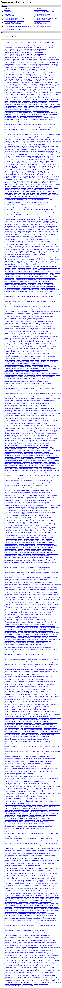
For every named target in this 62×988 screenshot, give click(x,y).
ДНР (46, 134)
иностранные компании (11, 467)
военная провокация (20, 350)
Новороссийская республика (42, 194)
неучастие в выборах (16, 612)
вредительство (57, 368)
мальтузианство (27, 554)
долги (55, 420)
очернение (49, 657)
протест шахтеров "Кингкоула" (13, 766)
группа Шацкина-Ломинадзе (12, 396)
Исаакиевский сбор (16, 159)
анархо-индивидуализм (42, 289)
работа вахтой (23, 781)
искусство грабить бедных (11, 473)
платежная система (33, 682)
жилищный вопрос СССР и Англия (14, 430)
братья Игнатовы (9, 321)
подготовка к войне (10, 689)
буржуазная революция (24, 329)
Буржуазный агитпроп (10, 106)
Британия (43, 102)
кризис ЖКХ (43, 534)
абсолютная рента (9, 279)
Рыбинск (22, 232)
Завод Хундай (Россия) (37, 149)
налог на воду (42, 590)
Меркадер (23, 188)
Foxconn (12, 86)
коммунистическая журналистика (28, 515)
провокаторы (47, 746)
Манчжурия (34, 184)
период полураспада (19, 677)
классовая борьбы (45, 502)
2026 (6, 35)
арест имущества (41, 301)
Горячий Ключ (33, 131)
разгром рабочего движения (49, 790)
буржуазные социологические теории (14, 338)
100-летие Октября (9, 81)
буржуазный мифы (26, 340)
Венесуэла (54, 112)
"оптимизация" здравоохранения (36, 69)
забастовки (35, 437)
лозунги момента (9, 552)
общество (20, 631)
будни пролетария (42, 321)
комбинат (7, 513)
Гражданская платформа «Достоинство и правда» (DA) (19, 134)
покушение (55, 694)
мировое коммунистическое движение (43, 575)
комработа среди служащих (12, 520)
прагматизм (52, 726)
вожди (45, 355)
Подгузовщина (8, 214)
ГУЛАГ (46, 126)
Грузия (41, 134)
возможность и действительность (32, 356)
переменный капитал (10, 674)
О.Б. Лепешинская (9, 202)
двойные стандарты (10, 400)
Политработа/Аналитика (40, 10)
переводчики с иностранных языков (41, 671)
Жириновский (54, 146)
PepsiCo (55, 86)
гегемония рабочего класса (29, 381)
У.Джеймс (44, 259)
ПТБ (30, 207)
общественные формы (10, 631)
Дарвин (16, 136)
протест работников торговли (51, 764)
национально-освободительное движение (15, 602)
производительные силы (11, 753)
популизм (18, 716)
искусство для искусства (26, 473)
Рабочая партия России (11, 226)
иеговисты (53, 458)
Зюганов (34, 154)
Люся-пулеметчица (32, 181)
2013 (6, 36)
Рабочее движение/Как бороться (42, 26)
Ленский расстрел (40, 179)
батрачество (52, 303)
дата (27, 398)
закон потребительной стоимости (13, 445)
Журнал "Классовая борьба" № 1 (13, 147)
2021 (28, 35)
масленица (44, 559)
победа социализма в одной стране (27, 684)
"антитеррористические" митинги (38, 60)
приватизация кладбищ (23, 738)
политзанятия (49, 696)
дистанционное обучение (11, 416)
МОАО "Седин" (53, 183)
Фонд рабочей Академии (32, 266)
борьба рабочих (9, 316)
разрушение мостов (22, 793)
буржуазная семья (36, 329)
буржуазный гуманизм (45, 338)
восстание (46, 365)
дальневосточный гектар (11, 398)
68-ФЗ (20, 84)
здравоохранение (9, 455)
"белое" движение (53, 60)
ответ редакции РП (54, 649)
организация (30, 642)
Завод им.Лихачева (49, 149)
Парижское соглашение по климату (45, 209)
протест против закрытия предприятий (15, 764)
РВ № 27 (38, 222)
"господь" (34, 62)
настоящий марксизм (22, 595)
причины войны (21, 743)
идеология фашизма (43, 458)
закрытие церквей (43, 447)
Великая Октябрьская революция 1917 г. (22, 109)
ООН (31, 202)
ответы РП (7, 651)
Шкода (31, 271)
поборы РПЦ (41, 684)
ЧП (59, 268)
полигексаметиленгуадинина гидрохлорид (16, 696)
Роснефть (57, 229)
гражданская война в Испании (12, 395)
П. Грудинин (8, 207)
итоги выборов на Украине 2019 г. (34, 482)
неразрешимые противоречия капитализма (24, 611)
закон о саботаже (28, 443)
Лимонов (12, 181)
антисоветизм (49, 296)
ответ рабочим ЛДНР (42, 649)
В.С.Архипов (39, 106)
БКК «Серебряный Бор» (40, 96)
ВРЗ (34, 107)
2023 (19, 35)
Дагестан (51, 134)
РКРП (56, 222)
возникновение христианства (41, 358)
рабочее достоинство (43, 783)
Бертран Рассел (26, 101)
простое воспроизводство (19, 761)
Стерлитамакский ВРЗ (17, 248)
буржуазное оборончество (44, 333)
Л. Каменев (56, 176)
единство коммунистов (52, 425)
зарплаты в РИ (38, 452)
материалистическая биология (12, 562)
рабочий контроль (9, 786)
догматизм (37, 416)
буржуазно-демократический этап (13, 333)
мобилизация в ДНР (45, 584)
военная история (9, 350)
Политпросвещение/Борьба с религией (14, 18)
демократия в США (34, 406)
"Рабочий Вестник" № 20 (25, 52)
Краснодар (17, 174)
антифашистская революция (32, 298)
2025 (11, 35)
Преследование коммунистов (21, 217)
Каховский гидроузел (53, 166)
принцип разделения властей (28, 739)
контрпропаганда (34, 522)
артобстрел (55, 301)
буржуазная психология (11, 329)
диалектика (39, 411)
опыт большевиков (9, 641)
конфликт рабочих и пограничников (14, 525)
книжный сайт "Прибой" (30, 508)
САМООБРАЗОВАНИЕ (11, 234)
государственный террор (51, 391)
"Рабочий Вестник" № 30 (11, 55)
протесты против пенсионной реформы (34, 771)
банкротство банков (35, 303)
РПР (28, 224)
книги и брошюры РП (17, 508)
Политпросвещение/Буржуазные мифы (14, 19)
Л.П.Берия (7, 178)
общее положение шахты (31, 626)
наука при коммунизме (10, 597)
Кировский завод (46, 168)
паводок (56, 657)
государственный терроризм (12, 393)
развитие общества (29, 788)
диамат (23, 413)
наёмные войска (18, 604)
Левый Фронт (8, 179)
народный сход (8, 594)
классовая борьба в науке (44, 500)
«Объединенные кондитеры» (24, 89)
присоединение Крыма (44, 739)
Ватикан (55, 107)
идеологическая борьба (11, 458)
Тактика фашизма (54, 251)
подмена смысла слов (34, 689)
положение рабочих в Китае (24, 709)
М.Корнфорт (17, 183)
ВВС (51, 106)
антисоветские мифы (10, 298)
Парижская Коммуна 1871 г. (27, 209)
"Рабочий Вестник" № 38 (11, 57)
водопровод (40, 348)
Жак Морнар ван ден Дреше (12, 146)
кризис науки (34, 537)
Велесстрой (8, 109)
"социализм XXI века (30, 74)
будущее (51, 321)
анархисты (31, 289)
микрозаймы (14, 574)
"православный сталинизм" (28, 72)
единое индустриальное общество (13, 425)
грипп (40, 395)
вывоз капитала (17, 378)
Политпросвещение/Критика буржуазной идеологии (17, 26)
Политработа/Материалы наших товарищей (45, 18)
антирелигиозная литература (27, 296)
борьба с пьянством (38, 318)
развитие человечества (10, 790)
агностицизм (21, 284)
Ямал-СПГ (42, 276)
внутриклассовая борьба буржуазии (26, 348)
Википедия (15, 116)
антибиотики (50, 291)
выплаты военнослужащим (36, 378)
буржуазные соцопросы (32, 338)
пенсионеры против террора (20, 666)
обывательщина (45, 634)
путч (45, 779)
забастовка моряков (10, 435)
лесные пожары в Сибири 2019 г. (45, 544)
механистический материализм (34, 572)
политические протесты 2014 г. (26, 701)
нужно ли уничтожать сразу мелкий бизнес (39, 619)
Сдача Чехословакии (37, 237)
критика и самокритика (11, 539)
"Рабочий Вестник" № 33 (40, 55)
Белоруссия (31, 99)
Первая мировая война (17, 211)
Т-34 (58, 249)
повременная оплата (43, 686)
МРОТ (6, 184)
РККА (51, 222)
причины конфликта (47, 744)
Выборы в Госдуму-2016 (39, 124)
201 (15, 36)
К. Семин (7, 162)
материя (57, 562)
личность (27, 549)
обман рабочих (29, 621)
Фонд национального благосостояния (14, 266)
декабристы (31, 403)
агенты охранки (32, 283)
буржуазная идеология (32, 324)
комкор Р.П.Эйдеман (23, 513)
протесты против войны (43, 769)
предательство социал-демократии (13, 731)
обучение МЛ (20, 626)
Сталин (51, 242)
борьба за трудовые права (11, 314)
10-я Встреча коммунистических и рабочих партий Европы (37, 79)
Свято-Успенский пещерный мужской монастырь (17, 237)
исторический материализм (41, 477)
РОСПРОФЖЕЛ (14, 224)
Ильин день (44, 157)
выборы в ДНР (35, 376)
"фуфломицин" (21, 75)
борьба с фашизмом (41, 319)
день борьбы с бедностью (32, 408)
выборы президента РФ (46, 376)
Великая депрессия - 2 (10, 112)
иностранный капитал (45, 467)
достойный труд (43, 421)
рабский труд (50, 786)
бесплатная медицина (29, 308)
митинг (18, 579)
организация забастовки (41, 642)
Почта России (39, 214)
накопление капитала (19, 590)
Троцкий (42, 254)
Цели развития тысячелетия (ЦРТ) (48, 268)
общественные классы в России (47, 629)
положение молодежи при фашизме (30, 708)
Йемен (28, 161)
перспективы (29, 677)
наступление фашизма (49, 595)
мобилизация (35, 584)
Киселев (54, 168)
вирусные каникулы (10, 348)
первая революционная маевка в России (15, 667)
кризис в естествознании (26, 535)
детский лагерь (44, 410)
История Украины (43, 159)
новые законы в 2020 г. (37, 614)
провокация (56, 746)
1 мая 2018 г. (52, 77)
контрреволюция (31, 524)
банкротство (25, 303)
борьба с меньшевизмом (11, 318)
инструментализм (9, 468)
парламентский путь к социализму (49, 659)
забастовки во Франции (46, 437)
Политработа (37, 8)
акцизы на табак (41, 286)
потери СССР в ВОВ (10, 721)
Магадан (16, 184)
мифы (50, 582)
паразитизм (35, 659)
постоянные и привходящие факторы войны (28, 719)
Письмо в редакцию (9, 15)
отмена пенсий (39, 652)
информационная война (17, 472)
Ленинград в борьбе (29, 179)
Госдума (40, 131)
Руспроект (7, 232)
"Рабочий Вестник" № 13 (40, 49)
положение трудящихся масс (46, 713)
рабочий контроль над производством (25, 786)
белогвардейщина (37, 306)
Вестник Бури (44, 114)
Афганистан (8, 96)
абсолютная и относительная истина (25, 278)
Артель (56, 94)
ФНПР (48, 261)
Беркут (6, 101)
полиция (30, 704)
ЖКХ (43, 144)
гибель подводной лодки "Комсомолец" (15, 385)
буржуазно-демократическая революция (15, 331)
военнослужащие (27, 351)
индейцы (7, 465)
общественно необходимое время (30, 627)
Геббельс (58, 126)
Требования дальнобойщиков (22, 254)
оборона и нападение (49, 621)
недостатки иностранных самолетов (23, 606)
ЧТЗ (9, 269)
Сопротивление (26, 242)
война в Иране (45, 360)
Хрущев (35, 268)
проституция (8, 761)
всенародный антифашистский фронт (19, 370)
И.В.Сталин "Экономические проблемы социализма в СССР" (30, 156)
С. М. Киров (45, 232)
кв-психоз (23, 495)
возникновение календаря (49, 356)
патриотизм (23, 664)
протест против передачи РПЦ (34, 764)
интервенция (8, 470)
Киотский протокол (35, 168)
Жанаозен (31, 146)
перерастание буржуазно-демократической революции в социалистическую (24, 676)
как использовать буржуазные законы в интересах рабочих (20, 488)
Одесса (18, 204)
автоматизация (47, 281)
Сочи (33, 242)
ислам (35, 473)
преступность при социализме (38, 734)
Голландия (21, 129)
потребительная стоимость (24, 721)
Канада (55, 164)
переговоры (55, 671)
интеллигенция (38, 468)
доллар (6, 421)
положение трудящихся (49, 711)
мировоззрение (8, 577)
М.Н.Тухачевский (38, 183)
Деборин (37, 136)
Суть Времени (51, 249)
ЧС (5, 269)
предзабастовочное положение (12, 733)
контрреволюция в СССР (44, 524)
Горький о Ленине (9, 131)
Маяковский (26, 186)
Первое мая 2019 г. (37, 211)
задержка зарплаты (20, 442)
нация (54, 602)
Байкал (25, 97)
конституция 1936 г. (10, 522)
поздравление (41, 692)
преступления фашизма (22, 734)
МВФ (45, 183)
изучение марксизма (36, 462)
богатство (33, 311)
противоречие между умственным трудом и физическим (19, 773)
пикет (6, 679)
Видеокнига (8, 116)
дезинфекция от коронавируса (38, 401)
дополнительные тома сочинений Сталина (21, 421)
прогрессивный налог (30, 748)
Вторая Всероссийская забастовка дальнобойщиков (18, 124)
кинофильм (21, 497)
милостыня (32, 574)
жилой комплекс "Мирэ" (31, 430)
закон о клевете (18, 443)
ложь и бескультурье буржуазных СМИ (15, 550)
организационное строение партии (25, 641)
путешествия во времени (36, 779)
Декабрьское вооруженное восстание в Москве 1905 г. (19, 137)
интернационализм (28, 470)
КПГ (42, 162)
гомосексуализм (50, 388)
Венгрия (47, 112)
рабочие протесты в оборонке (26, 785)
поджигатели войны (21, 689)
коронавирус (15, 529)
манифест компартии (52, 554)
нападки (50, 590)
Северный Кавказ (48, 237)
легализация (50, 542)
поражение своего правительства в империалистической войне (21, 718)
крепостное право (9, 534)
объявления (29, 634)
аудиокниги (13, 303)
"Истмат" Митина (36, 42)
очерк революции (40, 657)
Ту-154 (57, 258)
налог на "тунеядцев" (31, 590)
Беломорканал (23, 99)
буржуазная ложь (46, 326)
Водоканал (23, 116)
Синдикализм (50, 239)
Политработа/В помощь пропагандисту (44, 12)
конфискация (55, 524)
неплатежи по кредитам (49, 609)
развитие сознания (48, 788)
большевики (28, 313)
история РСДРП (18, 478)
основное (57, 646)
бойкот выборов (41, 311)
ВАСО (46, 106)
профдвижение (53, 774)
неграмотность (8, 606)
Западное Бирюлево (21, 152)
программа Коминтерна (16, 748)
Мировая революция (40, 188)
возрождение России (10, 360)
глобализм (22, 386)
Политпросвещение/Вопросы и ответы (14, 21)
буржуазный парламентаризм (12, 341)
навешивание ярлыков (33, 589)
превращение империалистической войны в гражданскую (46, 729)
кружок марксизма (29, 539)
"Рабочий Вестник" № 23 (11, 54)
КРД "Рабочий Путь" (10, 164)
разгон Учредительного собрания (32, 790)
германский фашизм (35, 383)
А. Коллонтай (51, 89)
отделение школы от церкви (19, 651)
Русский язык (15, 232)
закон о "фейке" (9, 443)
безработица (28, 306)
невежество (27, 604)
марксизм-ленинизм (30, 555)
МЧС (11, 184)
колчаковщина (51, 512)
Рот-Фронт (55, 231)
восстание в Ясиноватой (11, 366)
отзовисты (37, 651)
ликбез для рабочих (26, 547)
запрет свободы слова (10, 450)
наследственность (53, 594)
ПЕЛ (22, 207)
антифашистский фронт (48, 298)
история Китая (8, 478)
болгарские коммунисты (53, 311)
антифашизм (20, 298)
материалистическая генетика (29, 562)
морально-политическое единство (18, 587)
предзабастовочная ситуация (50, 731)
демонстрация (44, 406)
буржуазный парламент (53, 340)
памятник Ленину (26, 659)
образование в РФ (17, 624)
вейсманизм (39, 345)
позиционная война (10, 694)
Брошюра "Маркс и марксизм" (12, 104)
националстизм (54, 600)
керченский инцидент (44, 495)
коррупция (32, 530)
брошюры (28, 321)
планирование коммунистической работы (46, 681)
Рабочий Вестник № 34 (24, 226)
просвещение (42, 759)
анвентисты (33, 291)
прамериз (26, 729)
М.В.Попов (53, 181)
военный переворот (30, 355)
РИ (47, 222)
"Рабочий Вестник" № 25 (25, 54)
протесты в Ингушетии (11, 768)
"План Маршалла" (9, 47)
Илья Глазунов (52, 157)
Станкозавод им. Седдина (52, 246)
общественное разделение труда (29, 629)
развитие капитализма (16, 788)
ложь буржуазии (47, 549)
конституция (51, 520)
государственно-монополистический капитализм (45, 390)
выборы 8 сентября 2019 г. (11, 376)
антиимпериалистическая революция (42, 293)
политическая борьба (37, 698)
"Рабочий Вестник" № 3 (40, 54)
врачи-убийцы (34, 368)
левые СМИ (18, 542)
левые (11, 542)
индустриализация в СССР (32, 465)
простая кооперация (52, 759)
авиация (21, 281)
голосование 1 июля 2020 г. (37, 388)
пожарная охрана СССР (23, 692)
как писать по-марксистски (44, 488)
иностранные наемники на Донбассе (28, 467)
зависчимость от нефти (11, 440)
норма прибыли (9, 617)
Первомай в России (56, 211)
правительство (37, 723)
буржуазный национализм (39, 340)
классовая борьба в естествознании (41, 498)
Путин (21, 222)
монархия (48, 585)
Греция (36, 134)
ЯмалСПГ (49, 276)
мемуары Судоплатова (31, 567)
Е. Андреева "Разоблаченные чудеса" (42, 142)
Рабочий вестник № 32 (10, 227)
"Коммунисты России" (49, 42)
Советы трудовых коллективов (13, 242)
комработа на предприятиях (49, 519)
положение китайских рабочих (43, 706)
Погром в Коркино (46, 212)
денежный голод (9, 408)
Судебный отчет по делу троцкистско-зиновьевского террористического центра (25, 249)
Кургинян (48, 176)
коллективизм (8, 512)
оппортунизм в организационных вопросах (16, 639)
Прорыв (53, 221)
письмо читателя (41, 679)
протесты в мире (35, 768)
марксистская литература (43, 555)
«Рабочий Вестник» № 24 (39, 89)
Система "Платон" (9, 241)
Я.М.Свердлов (29, 276)
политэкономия (22, 703)
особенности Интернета (11, 649)
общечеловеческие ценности (45, 631)
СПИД (25, 234)
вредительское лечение (46, 368)
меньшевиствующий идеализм (40, 569)
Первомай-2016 (9, 212)
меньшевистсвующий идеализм (13, 570)
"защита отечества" (22, 64)
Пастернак (7, 211)
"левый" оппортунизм (10, 65)
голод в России (44, 386)
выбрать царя (8, 378)
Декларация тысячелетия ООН (42, 137)
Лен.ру (15, 179)
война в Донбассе (34, 360)
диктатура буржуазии (54, 413)
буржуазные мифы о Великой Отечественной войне (18, 336)
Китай (6, 169)
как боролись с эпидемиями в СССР (37, 485)
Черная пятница (26, 269)
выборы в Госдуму (24, 376)
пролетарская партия (18, 756)
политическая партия (50, 698)
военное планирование (45, 350)
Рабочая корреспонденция (40, 23)
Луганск (23, 181)
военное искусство (32, 350)
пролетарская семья (45, 756)
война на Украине (30, 361)
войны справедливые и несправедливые (46, 361)
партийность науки (10, 662)
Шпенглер (37, 271)
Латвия (51, 178)
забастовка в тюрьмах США (49, 432)
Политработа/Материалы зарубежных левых (45, 16)
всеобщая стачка (36, 371)
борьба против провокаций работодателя (42, 314)
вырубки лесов (8, 380)
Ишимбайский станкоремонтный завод (15, 161)
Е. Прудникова (8, 144)
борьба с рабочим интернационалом (14, 319)
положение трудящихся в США (29, 713)
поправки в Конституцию (53, 714)
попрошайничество (10, 716)
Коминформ (46, 169)
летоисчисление (24, 545)
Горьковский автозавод (22, 131)
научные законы (21, 599)
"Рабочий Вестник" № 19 (11, 52)
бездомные (31, 304)
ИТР (13, 157)
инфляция (7, 472)
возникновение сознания (25, 358)
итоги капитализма (10, 483)
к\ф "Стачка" (34, 483)
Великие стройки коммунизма (25, 112)
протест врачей (37, 763)
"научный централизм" (51, 65)
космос (39, 530)
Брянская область (49, 104)
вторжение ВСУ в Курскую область (14, 375)
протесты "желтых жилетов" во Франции (39, 766)
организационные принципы (43, 641)
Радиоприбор (42, 227)
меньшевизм (19, 569)
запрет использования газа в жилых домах (38, 448)
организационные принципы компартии (15, 642)
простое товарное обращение (35, 761)
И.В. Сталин (50, 154)
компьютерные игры (10, 519)
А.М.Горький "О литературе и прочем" (41, 91)
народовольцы (27, 594)
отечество (30, 651)
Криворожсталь (49, 174)
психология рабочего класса (12, 779)
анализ (43, 288)
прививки (33, 738)
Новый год (20, 196)
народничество (53, 592)
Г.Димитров (27, 126)
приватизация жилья (10, 738)
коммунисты (23, 517)
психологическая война (35, 778)
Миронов (49, 188)
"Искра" (28, 42)
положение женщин (28, 706)
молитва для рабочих (32, 585)
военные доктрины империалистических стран (17, 353)
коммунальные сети (52, 513)
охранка (25, 657)
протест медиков (46, 763)
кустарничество (41, 540)
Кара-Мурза (18, 166)
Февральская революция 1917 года (14, 263)
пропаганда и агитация (49, 758)
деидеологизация (51, 401)
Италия (52, 159)
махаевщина (16, 564)
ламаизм (48, 540)
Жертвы (37, 146)
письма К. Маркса (20, 679)
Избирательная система (22, 157)
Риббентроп (32, 229)
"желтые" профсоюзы (52, 62)
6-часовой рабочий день (11, 84)
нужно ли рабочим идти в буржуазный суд (16, 619)
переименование (27, 672)
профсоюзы (27, 776)
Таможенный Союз (10, 253)
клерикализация (54, 507)
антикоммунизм (26, 294)
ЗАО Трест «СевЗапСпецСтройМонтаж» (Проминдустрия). (38, 147)
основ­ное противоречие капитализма (43, 646)
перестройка (49, 676)
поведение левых (50, 684)
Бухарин (20, 106)
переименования (50, 672)
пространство (48, 761)
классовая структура (10, 503)
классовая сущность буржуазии (25, 503)
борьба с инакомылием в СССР (36, 316)
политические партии (10, 701)
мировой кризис (18, 577)
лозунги (44, 550)
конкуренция (34, 520)
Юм (23, 276)
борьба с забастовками (20, 316)
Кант (6, 166)
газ (33, 380)
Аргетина (38, 94)
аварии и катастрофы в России (34, 279)
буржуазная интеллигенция (46, 324)
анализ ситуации (9, 289)
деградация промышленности (12, 401)
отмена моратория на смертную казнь (24, 652)
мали (19, 554)
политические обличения (48, 699)
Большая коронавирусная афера (19, 102)
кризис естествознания (10, 537)
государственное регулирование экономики (16, 391)
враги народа (21, 368)
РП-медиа (23, 224)
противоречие (49, 771)
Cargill (6, 86)
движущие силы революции (44, 398)
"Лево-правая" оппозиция (30, 44)
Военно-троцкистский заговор (35, 116)
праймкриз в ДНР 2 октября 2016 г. (14, 729)
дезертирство (25, 401)
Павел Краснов (37, 207)
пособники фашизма (55, 718)
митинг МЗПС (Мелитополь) (28, 579)
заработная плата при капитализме (51, 450)
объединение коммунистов (27, 632)
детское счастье (19, 411)
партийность (52, 661)
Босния (31, 102)
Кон (45, 171)
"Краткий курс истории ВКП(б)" (13, 44)
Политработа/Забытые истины (42, 15)
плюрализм (13, 684)
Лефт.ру (58, 179)
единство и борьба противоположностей (34, 425)
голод (37, 386)
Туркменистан (8, 259)
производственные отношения (12, 754)
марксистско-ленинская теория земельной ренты (43, 557)
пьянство (55, 779)
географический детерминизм (12, 383)
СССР (29, 234)
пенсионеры (8, 666)
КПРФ (46, 162)
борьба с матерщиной (50, 316)
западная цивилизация (10, 448)
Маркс (47, 184)
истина (6, 477)
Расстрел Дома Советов (11, 229)
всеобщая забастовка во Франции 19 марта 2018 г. (17, 371)
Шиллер (25, 271)
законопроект (47, 445)
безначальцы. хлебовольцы (52, 304)
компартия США (32, 517)
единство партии (9, 427)
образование (8, 624)
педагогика (37, 664)
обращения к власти (10, 626)
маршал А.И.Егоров (30, 559)
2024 (15, 35)
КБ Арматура (20, 162)
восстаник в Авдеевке (10, 368)
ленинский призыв (30, 544)
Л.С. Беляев (15, 178)
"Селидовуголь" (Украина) (18, 59)
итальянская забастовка (46, 480)
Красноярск (32, 174)
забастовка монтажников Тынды (47, 433)
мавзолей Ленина (24, 552)
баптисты (44, 303)
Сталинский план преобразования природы (16, 246)
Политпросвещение (9, 16)
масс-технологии (9, 560)
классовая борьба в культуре (12, 500)
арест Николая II (31, 301)
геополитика (25, 383)
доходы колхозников (54, 421)
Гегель (6, 127)
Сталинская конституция (49, 244)
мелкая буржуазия (27, 565)
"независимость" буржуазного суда (40, 67)
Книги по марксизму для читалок (18, 169)
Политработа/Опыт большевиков (42, 19)
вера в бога (47, 345)
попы (24, 716)
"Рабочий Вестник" (48, 47)
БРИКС (50, 96)
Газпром (52, 126)
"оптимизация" (23, 69)
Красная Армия (9, 174)
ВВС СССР (57, 106)
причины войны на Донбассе (34, 743)
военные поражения (46, 353)
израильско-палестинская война (13, 462)
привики (39, 738)
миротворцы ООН (9, 579)
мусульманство (13, 589)
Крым (33, 176)
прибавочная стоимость (11, 736)
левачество (55, 540)
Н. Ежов (45, 189)
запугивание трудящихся (23, 450)
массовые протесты (38, 560)
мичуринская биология (11, 584)
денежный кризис (19, 408)
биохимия (28, 309)
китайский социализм (44, 497)
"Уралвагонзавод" (9, 60)
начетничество (8, 604)
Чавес (13, 269)
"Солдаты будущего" (32, 59)
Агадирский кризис (10, 92)
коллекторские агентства (19, 512)
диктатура (44, 413)
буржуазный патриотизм (27, 341)
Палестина (56, 207)
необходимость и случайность (32, 607)
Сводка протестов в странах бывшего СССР (34, 236)
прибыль (21, 736)
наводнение (44, 589)
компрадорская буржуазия (45, 517)
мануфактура (8, 555)
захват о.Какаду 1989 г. (10, 453)
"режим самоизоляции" (11, 74)
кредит (36, 532)
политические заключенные (33, 699)
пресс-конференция (10, 734)
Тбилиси (35, 253)
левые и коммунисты (28, 542)
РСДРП (41, 224)
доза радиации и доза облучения (13, 420)
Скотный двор (19, 241)
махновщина (24, 564)
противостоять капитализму (40, 774)
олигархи (7, 637)
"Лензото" (41, 44)
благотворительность (10, 311)
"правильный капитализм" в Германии (49, 70)
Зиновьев (7, 154)
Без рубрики (7, 10)
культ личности (9, 540)
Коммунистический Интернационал (32, 171)
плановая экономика (10, 682)
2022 (24, 35)
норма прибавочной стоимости (46, 616)
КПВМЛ (37, 162)
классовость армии (9, 507)
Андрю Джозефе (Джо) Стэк (17, 94)
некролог (36, 606)
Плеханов (31, 212)
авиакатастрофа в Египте (50, 279)
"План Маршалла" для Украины (24, 47)
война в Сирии (8, 361)
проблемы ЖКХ (21, 746)
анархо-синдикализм (10, 291)
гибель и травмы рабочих (48, 383)
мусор (6, 589)
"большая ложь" (13, 62)
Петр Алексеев (18, 212)
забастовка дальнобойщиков (30, 433)
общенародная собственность (47, 626)
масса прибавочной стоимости (23, 560)
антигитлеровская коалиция (24, 293)
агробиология (50, 284)
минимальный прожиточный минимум (47, 574)
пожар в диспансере (10, 692)
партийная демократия (18, 661)
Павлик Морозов (47, 207)
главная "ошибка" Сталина (12, 386)
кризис (37, 534)
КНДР (27, 162)
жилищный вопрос (55, 428)
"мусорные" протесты (23, 65)
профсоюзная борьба (16, 776)
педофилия (52, 664)
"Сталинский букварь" (53, 59)
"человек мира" (37, 75)
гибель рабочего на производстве (35, 385)
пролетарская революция (31, 756)
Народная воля (52, 193)
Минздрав (30, 188)
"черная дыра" (46, 75)
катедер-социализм (42, 493)
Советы (48, 241)
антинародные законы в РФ (53, 294)
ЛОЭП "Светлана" (38, 178)
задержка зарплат (9, 442)
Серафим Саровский (29, 239)
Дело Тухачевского (9, 139)
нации (58, 599)
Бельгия (53, 99)
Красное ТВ (24, 174)
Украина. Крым (15, 261)
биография (39, 308)
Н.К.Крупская (8, 193)
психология (45, 778)
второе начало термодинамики (33, 375)
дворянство (19, 400)
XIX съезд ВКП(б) (9, 87)
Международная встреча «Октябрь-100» (41, 186)
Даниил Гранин (9, 136)
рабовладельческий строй (11, 781)
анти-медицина (42, 291)
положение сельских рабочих (34, 711)
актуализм (32, 286)
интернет (36, 470)
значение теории (9, 457)
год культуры (30, 386)
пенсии (58, 664)
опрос (58, 639)
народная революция (34, 592)
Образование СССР (10, 204)
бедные (25, 304)
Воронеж (13, 119)
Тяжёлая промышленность (33, 259)
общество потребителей (30, 631)
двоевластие (56, 398)
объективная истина (10, 634)
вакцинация (16, 343)
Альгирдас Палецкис (55, 92)
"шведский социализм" (11, 77)
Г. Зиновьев (19, 126)
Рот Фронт (48, 231)
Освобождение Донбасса (11, 206)
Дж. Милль (32, 141)
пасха (16, 664)
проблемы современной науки (34, 746)
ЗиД (50, 152)
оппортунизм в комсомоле (41, 637)
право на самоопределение (50, 723)
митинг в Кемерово (43, 579)
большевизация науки (10, 313)
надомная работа (53, 589)
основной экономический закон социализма (41, 647)
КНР (32, 162)
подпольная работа (46, 689)
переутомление (8, 677)
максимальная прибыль (11, 554)
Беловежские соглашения (11, 99)
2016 (50, 35)
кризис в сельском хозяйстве (41, 535)
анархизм (24, 289)
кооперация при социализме (28, 527)
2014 (59, 35)
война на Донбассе (19, 361)
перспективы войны (52, 677)
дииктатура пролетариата (33, 413)
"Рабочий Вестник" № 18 (40, 50)
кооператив (45, 525)
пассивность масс (9, 664)
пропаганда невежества (11, 759)
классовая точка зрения (11, 505)
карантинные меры (10, 493)
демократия (25, 406)
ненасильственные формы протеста (14, 607)
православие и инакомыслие (12, 726)
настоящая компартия (10, 595)
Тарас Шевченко (20, 253)
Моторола (26, 189)
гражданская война (56, 393)
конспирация (42, 520)
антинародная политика (38, 294)
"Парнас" (54, 45)
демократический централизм (12, 406)
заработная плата (36, 450)
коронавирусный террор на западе (51, 529)
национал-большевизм (10, 600)
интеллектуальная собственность (24, 468)
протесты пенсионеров (29, 769)
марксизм (20, 555)
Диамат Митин (51, 141)
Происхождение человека (34, 221)
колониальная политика (34, 512)
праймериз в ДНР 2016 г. (50, 728)
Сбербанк (18, 236)
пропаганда (27, 758)
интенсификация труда (50, 468)
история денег (27, 478)
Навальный (44, 193)
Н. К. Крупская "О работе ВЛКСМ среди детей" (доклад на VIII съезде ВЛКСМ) (25, 191)
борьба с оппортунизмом (25, 318)
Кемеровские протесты (22, 168)
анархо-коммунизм (54, 289)
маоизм (15, 555)
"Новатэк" (7, 45)
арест (24, 301)
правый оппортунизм (41, 726)
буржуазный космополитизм (12, 340)
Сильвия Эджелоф (41, 239)
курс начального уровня (29, 540)
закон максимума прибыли (47, 442)
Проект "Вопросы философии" (53, 219)
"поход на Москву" (32, 70)
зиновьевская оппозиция (51, 455)
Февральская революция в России (33, 263)
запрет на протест (55, 448)
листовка (44, 547)
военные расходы (9, 355)
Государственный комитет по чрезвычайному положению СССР (21, 132)
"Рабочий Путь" (37, 57)
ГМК (37, 126)
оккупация (45, 636)
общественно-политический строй (50, 627)
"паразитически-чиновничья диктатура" (15, 70)
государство (24, 393)
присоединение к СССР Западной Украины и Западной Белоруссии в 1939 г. (24, 741)
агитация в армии (48, 283)
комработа (19, 519)
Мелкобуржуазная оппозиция (12, 188)
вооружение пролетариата (22, 363)
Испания (25, 159)
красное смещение (47, 530)
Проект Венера (8, 221)
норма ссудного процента (21, 617)
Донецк (16, 142)
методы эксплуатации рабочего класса (14, 572)
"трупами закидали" (10, 75)
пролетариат (8, 756)
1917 (26, 81)
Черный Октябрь (35, 269)
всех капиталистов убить (38, 373)
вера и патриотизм (9, 346)
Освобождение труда (24, 206)
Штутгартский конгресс (54, 271)
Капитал (11, 166)
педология (44, 664)
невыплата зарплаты (53, 604)
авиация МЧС (28, 281)
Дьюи (30, 142)
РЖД (43, 222)
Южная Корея (50, 274)
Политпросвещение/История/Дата (12, 23)
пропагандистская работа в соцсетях (27, 759)
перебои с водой (26, 671)
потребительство (37, 721)
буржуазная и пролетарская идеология (14, 324)
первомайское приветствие (28, 669)
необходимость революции (49, 607)
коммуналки (42, 513)
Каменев (42, 164)
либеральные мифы (10, 547)
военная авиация (49, 348)
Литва (18, 181)
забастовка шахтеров (25, 437)
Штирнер (43, 271)
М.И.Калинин (8, 183)
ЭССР (51, 273)
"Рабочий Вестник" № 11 (11, 49)
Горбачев (35, 129)
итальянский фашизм (10, 482)
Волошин (53, 117)
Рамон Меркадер (52, 227)
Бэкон (25, 106)
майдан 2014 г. (50, 552)
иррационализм (38, 472)
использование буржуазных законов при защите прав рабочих (21, 475)
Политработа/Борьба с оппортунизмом (44, 11)
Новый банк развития (10, 196)
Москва (20, 189)
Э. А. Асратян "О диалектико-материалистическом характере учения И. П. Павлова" (26, 273)
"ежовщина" (41, 62)
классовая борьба (26, 498)
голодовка (52, 386)
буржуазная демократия (46, 323)
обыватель (36, 634)
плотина (7, 684)
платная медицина (45, 682)
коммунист (15, 515)
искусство (46, 472)
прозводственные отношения (52, 751)
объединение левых (41, 632)
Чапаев (18, 269)
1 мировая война (9, 79)
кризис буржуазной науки (11, 535)
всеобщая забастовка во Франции (39, 370)
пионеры (11, 679)
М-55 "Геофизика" (43, 181)
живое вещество (38, 428)
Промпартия (46, 221)
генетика (39, 381)
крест (17, 534)
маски (38, 559)
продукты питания (19, 751)
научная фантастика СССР (36, 597)
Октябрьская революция (28, 204)
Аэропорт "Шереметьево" (25, 96)
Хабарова (14, 268)
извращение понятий (30, 460)
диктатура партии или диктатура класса (15, 415)
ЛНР (30, 178)
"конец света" (54, 64)
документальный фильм (46, 420)
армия (49, 301)
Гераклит (23, 127)
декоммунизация (40, 403)
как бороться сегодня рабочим (28, 487)
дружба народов (9, 423)
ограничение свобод (10, 636)
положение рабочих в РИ (39, 709)
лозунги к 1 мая (52, 550)
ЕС (15, 144)
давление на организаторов (47, 396)
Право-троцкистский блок (33, 216)
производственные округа (40, 753)
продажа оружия (41, 748)
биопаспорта (20, 309)
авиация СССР (38, 281)
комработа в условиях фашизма (32, 519)
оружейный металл (27, 646)
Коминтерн (38, 169)
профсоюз (7, 776)
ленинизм (21, 544)
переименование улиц (38, 672)
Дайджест (58, 134)
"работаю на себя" (41, 72)
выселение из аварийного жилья (22, 380)
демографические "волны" (11, 405)
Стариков (7, 248)
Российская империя (10, 231)
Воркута (7, 119)
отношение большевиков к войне (35, 654)
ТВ (5, 251)
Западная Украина (9, 152)
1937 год (31, 81)
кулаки (42, 539)
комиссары (14, 513)
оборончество (8, 622)
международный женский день (13, 565)
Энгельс (13, 274)
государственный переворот (36, 391)
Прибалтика (34, 217)
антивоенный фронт (10, 293)
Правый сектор (8, 217)
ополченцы (14, 637)
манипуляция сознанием (38, 554)
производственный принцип (29, 754)
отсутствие (58, 656)
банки (19, 303)
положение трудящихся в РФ (12, 713)
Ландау (46, 178)
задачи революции (53, 440)
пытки (50, 779)
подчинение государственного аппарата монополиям (18, 691)
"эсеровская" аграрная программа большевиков (30, 77)
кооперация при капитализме (12, 527)
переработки (35, 674)
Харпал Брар (21, 268)
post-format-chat (20, 87)
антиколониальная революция (12, 294)
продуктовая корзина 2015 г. (46, 749)
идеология (21, 458)
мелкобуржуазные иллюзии (40, 565)
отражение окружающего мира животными (35, 656)
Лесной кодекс (50, 179)
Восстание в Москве (22, 119)
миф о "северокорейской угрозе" (38, 582)
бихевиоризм (35, 309)
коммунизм (7, 515)
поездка (36, 691)
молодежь (41, 585)
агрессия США (42, 284)
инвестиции (55, 463)
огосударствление (55, 634)
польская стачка (23, 714)
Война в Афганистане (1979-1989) (13, 117)
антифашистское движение (37, 299)
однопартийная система (34, 636)
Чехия (43, 269)
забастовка (23, 432)
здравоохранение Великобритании (24, 455)
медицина (51, 564)
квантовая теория (32, 495)
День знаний (8, 141)
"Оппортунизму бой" (45, 45)
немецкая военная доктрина (48, 606)
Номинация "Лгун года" (31, 196)
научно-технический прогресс (52, 597)
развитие (7, 788)
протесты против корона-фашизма (13, 771)
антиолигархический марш (12, 296)
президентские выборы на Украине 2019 (50, 733)
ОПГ (35, 202)
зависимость (54, 438)
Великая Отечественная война (41, 111)
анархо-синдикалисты (22, 291)
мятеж (24, 589)
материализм (47, 560)
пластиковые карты (22, 682)
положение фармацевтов (11, 714)
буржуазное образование (11, 334)
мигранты (7, 574)
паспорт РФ (50, 662)
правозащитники (41, 724)
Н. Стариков (51, 191)
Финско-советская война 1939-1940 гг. (14, 264)
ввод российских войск (29, 345)
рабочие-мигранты (40, 785)
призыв (45, 738)
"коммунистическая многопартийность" (39, 64)
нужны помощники (10, 621)
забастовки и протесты (10, 438)
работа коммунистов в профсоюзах (37, 781)
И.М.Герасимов (51, 156)
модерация (7, 585)
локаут (17, 552)
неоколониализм (37, 609)
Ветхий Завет (53, 114)
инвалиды (48, 463)
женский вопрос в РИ (10, 428)
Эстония (19, 274)
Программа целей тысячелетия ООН (33, 219)
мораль (6, 587)
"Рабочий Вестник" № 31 (25, 55)
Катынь (44, 166)
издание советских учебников (45, 460)
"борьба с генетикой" (24, 62)
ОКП (22, 202)
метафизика (26, 570)
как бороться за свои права (11, 487)
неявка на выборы (33, 612)
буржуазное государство (30, 333)
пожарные (33, 692)
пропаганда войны (36, 758)
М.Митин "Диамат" (27, 183)
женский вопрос (54, 427)
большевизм (21, 313)
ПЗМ (26, 207)
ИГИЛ (58, 156)
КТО (22, 164)
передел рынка (17, 672)
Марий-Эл (41, 184)
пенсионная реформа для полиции (50, 666)
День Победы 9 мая (49, 139)
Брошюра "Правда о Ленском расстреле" (32, 104)
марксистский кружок (23, 557)
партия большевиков (26, 662)
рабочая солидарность (10, 783)
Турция (23, 259)
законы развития (32, 447)
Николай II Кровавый (27, 194)
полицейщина (22, 704)
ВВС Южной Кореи (10, 107)
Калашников (35, 164)
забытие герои (36, 438)
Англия (6, 94)
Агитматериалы (8, 8)
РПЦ (32, 224)
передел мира (8, 672)
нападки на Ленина (10, 592)
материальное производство (46, 562)
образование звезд (28, 624)
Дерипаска (25, 141)
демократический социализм (41, 405)
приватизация (46, 736)
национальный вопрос (33, 602)
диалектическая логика (49, 411)
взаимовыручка (20, 346)
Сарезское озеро (53, 234)
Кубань (42, 176)
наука (58, 595)
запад (51, 447)
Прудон (16, 222)
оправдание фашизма (34, 639)
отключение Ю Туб (47, 651)
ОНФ (27, 202)
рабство (58, 786)
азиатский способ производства (13, 286)
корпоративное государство (21, 530)
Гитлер (58, 127)
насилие (45, 594)
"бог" (6, 62)
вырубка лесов (48, 378)
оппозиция (21, 637)
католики (50, 493)
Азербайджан (19, 92)
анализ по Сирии (50, 288)
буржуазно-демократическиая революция (37, 331)
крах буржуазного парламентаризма (24, 532)
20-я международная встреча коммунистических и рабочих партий (22, 82)
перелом (58, 672)
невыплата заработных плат (39, 604)
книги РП (7, 508)
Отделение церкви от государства (49, 206)
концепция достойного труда (32, 525)
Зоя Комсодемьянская (24, 154)
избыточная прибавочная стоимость (14, 460)
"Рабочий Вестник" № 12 (25, 49)
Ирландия (7, 159)
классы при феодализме (42, 507)
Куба (38, 176)
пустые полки (24, 779)
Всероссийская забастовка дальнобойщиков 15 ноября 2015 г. (20, 122)
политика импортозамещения (23, 698)
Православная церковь (47, 216)
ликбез (18, 547)
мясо (20, 589)
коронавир (7, 529)
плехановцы (54, 682)
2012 (11, 36)
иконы (45, 462)
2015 (55, 35)
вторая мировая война (52, 373)
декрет (47, 403)
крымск (37, 539)
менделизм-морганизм (44, 567)
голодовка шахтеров (10, 388)
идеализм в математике (27, 457)
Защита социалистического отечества (37, 152)
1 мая (45, 77)
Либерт (6, 181)
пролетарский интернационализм (13, 758)
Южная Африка (41, 274)
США (34, 234)
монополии (56, 585)
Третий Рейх (35, 254)
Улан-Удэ (22, 261)
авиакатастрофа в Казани (11, 281)
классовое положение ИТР (37, 505)
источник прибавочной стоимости (30, 480)
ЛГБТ (20, 178)
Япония (56, 276)
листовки (50, 547)
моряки (31, 587)
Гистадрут (52, 127)
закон (36, 442)
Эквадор (7, 274)
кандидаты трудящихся (38, 490)
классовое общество (23, 505)
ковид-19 (24, 510)
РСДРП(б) (47, 224)
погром (57, 687)
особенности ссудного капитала (27, 649)
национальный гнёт (46, 602)
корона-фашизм (52, 527)
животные (46, 428)
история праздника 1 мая (39, 478)
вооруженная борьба (36, 363)
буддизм (34, 321)
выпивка (25, 378)
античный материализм (51, 299)
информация (28, 472)
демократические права (26, 405)
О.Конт (18, 202)
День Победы (39, 139)
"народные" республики (37, 65)
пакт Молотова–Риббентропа (12, 659)
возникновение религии (11, 358)
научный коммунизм (44, 599)
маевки (37, 552)
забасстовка (16, 432)
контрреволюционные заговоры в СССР (15, 524)
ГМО (41, 126)
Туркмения (16, 259)
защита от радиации (47, 453)
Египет (26, 144)
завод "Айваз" (22, 440)
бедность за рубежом (16, 304)
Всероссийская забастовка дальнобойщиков (40, 119)
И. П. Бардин (41, 154)
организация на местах (10, 644)
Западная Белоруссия (51, 151)
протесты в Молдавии (24, 768)
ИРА (9, 157)
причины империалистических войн (30, 744)
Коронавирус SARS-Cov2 (40, 173)
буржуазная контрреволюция (12, 326)
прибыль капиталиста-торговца (33, 736)
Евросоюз (19, 144)
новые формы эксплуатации (20, 616)
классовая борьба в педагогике (12, 502)
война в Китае (54, 360)
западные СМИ (22, 448)
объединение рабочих (53, 632)
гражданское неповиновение (29, 395)
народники (44, 592)
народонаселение (37, 594)
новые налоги (8, 616)
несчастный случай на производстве (45, 611)
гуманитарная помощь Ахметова (29, 396)
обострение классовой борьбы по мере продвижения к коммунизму (38, 622)
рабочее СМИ (21, 783)
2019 (37, 35)
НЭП (38, 193)
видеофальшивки (42, 346)
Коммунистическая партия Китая (13, 171)
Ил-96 (37, 157)
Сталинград (38, 244)
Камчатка (49, 164)
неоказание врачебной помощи (23, 609)
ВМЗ (18, 107)
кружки (20, 539)
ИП (5, 157)
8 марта (41, 84)
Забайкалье (7, 149)
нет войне (7, 612)
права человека (28, 723)
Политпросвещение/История (11, 22)
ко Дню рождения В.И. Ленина (13, 510)
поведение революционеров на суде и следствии (17, 686)
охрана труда (18, 657)
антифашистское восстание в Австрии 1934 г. (16, 299)
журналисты (8, 432)
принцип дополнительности (12, 739)
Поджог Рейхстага (19, 214)
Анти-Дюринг (30, 94)
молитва (23, 585)
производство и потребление (46, 754)
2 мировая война (43, 81)
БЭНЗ (55, 96)
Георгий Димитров (14, 127)
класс (53, 497)
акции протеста (51, 286)
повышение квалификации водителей (14, 687)
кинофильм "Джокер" (31, 497)
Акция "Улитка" (29, 92)
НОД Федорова (31, 193)
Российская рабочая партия (24, 231)
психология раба (54, 778)
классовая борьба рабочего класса (31, 502)
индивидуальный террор (17, 465)
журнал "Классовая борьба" (51, 430)
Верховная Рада (21, 114)
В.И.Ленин (31, 106)
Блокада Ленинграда (54, 101)
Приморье (41, 217)
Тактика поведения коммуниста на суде (26, 251)
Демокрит (18, 139)
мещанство (55, 572)
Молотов (7, 189)
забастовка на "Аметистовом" (24, 435)
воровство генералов (37, 365)
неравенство (8, 611)
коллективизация (49, 510)
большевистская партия (39, 313)
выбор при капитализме (48, 375)
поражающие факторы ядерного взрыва (37, 716)
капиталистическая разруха (12, 492)
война (18, 360)
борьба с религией (29, 319)
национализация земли (34, 600)
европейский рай (42, 423)
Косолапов (51, 173)
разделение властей (22, 791)
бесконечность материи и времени (13, 308)
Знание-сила (14, 154)
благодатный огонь (46, 309)
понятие (43, 714)
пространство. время (10, 763)
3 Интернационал (52, 82)
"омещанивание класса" (11, 69)
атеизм (6, 303)
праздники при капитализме (12, 728)
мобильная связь (56, 584)
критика (51, 537)
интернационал (17, 470)
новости (27, 614)
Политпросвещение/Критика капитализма (14, 27)
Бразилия (36, 102)
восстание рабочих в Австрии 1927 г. (47, 366)
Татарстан (29, 253)
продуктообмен (9, 751)
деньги (28, 410)
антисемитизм (40, 296)
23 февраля (43, 82)
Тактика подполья (43, 251)
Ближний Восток (42, 101)
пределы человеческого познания (32, 731)
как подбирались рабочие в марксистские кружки (17, 490)
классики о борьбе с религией (12, 498)
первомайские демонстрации (12, 669)
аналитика (17, 289)
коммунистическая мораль (45, 515)
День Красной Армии (28, 139)
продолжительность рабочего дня (28, 749)
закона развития (38, 445)
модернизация (15, 585)
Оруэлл (45, 204)
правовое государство (29, 724)
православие (50, 724)
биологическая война (10, 309)
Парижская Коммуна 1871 (11, 209)
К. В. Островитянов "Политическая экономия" (44, 161)
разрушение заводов (10, 793)
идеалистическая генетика (52, 457)
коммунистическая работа (11, 517)
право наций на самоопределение (13, 724)
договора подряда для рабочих (39, 418)
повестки (33, 686)
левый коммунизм (40, 542)
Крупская (27, 176)
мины (6, 575)
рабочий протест (41, 786)
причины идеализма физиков (12, 744)
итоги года (48, 482)
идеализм (17, 457)
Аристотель (45, 94)
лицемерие (20, 549)
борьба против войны (25, 314)
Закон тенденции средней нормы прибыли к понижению (30, 151)
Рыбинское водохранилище (34, 232)
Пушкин (32, 222)
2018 (41, 35)
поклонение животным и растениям (41, 694)
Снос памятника (29, 241)
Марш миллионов (55, 184)
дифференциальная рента (25, 416)
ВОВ (22, 107)
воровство (27, 365)
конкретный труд (24, 520)
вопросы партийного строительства (14, 365)
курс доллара (17, 540)
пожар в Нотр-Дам (44, 691)
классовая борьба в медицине (28, 500)
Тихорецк (46, 253)
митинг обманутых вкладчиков (13, 580)
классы (18, 507)
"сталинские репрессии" (44, 74)
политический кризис (10, 703)
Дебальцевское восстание (26, 136)
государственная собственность (23, 390)
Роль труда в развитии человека (45, 229)
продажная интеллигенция (11, 749)
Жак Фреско (24, 146)
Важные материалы (46, 107)
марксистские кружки (10, 557)
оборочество (16, 622)
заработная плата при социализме (13, 452)
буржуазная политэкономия (34, 328)
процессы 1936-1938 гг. (37, 776)
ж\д (31, 427)
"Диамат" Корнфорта (19, 42)
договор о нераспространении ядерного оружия (17, 418)
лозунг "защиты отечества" (33, 550)
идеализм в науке (39, 457)
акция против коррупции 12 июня (30, 288)
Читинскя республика (10, 271)
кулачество (49, 539)
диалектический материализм (12, 413)
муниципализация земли (50, 587)
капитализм (49, 490)
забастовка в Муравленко (34, 432)
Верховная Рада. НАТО (33, 114)
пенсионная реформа (34, 666)
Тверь (40, 253)
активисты (25, 286)
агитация (40, 283)
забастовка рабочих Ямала (11, 437)
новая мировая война (10, 614)
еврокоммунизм (19, 423)
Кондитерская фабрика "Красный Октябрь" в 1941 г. (18, 173)
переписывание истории (23, 674)
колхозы (44, 512)
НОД (24, 193)
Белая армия (45, 97)
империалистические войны (36, 463)
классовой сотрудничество (53, 505)
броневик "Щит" (19, 321)
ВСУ (38, 107)
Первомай (46, 211)
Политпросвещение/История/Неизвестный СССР (16, 25)
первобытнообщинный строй (48, 667)
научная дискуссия (23, 597)
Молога (56, 188)
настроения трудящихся (36, 595)
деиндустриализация (10, 403)
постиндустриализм (10, 719)
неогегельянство (9, 609)
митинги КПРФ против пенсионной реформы (17, 582)
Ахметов (15, 96)
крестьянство (23, 534)
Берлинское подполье (15, 101)
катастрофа (19, 493)
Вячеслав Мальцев (9, 126)
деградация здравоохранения (49, 400)
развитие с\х (38, 788)
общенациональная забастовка (12, 627)
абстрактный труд (20, 279)
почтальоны (19, 723)
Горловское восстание (45, 129)
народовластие (18, 594)
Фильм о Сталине (54, 263)
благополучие (56, 309)
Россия (34, 231)
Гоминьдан (28, 129)
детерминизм (34, 410)
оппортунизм (29, 637)
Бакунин (31, 97)
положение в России (55, 704)
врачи (27, 368)
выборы (58, 375)
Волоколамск (45, 117)
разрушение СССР (44, 791)
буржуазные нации (55, 336)
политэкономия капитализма (34, 703)
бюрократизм (8, 343)
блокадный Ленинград (23, 311)
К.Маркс (13, 162)
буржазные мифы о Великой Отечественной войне (18, 323)
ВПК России (28, 107)
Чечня (48, 269)
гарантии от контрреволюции (12, 381)
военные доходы (35, 353)
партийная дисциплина (31, 661)
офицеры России (9, 657)
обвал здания (19, 621)
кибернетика (55, 495)
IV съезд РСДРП (40, 86)
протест (19, 763)
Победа (38, 212)
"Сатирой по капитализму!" (50, 57)
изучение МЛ (26, 462)
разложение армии (33, 791)
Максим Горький (24, 184)
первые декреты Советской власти (46, 669)
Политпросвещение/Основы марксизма (14, 29)
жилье (40, 430)
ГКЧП (32, 126)
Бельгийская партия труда (42, 99)
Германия (29, 127)
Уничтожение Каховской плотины (35, 261)
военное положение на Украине (13, 351)
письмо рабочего (31, 679)
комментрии (34, 513)
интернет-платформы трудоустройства (51, 470)
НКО (20, 193)
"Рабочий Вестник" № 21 (40, 52)
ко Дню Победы (43, 508)
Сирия (57, 239)
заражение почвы (28, 452)
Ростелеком (41, 231)
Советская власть (39, 241)
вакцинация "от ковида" (27, 343)
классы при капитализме (27, 507)
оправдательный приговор (48, 639)
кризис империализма (23, 537)
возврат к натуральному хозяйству (13, 356)
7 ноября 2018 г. (34, 84)
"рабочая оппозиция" (53, 72)
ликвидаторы (36, 547)
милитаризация (24, 574)
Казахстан (28, 164)
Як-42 (36, 276)
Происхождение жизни (20, 221)
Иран (59, 157)
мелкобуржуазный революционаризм (14, 567)
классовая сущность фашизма (42, 503)
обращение (51, 624)
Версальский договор (10, 114)
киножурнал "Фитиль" (10, 497)
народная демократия (21, 592)
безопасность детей (18, 306)
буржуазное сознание (24, 334)
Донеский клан (8, 142)
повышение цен (49, 687)
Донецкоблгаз (23, 142)
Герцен (36, 127)
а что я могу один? (9, 278)
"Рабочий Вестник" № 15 (25, 50)
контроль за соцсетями (22, 522)
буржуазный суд (40, 341)
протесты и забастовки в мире (49, 768)
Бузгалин (57, 104)
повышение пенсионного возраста (35, 687)
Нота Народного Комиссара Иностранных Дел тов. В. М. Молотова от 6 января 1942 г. (27, 198)
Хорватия (28, 268)
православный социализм (27, 726)
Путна (26, 222)
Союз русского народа (42, 242)
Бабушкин (7, 97)
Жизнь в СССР (45, 146)
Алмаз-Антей (44, 92)
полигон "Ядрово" (33, 696)
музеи (36, 587)
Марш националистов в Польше (13, 186)
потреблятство (46, 721)
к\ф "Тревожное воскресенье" (47, 483)
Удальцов (50, 259)
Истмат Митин (33, 159)
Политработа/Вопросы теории (42, 14)
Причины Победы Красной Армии (14, 219)
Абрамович (55, 91)
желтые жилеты (44, 427)
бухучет (48, 341)
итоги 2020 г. (20, 482)
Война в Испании (28, 117)
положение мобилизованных (12, 708)
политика (57, 696)
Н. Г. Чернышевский (35, 189)
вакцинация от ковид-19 (41, 343)
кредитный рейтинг (45, 532)
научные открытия (32, 599)
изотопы (57, 460)
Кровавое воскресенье (10, 176)
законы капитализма (21, 447)
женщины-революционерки (25, 428)
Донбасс (58, 141)
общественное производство (12, 629)
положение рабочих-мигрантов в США (15, 711)
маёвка (45, 564)
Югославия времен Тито (29, 274)
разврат (20, 790)
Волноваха (37, 117)
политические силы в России (42, 701)
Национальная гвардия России (12, 194)
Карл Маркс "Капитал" (35, 166)
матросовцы (8, 564)
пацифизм (30, 664)
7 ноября (26, 84)
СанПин (45, 234)
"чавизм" (28, 75)
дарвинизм (22, 398)
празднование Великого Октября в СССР (31, 728)
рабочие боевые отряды (11, 785)
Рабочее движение (39, 25)
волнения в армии (9, 363)
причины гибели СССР (50, 743)
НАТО (15, 193)
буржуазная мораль (9, 328)
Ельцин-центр (33, 144)
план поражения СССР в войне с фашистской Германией (19, 681)
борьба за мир (50, 313)
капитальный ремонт (44, 492)
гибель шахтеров (50, 385)
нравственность (33, 617)
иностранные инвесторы (47, 465)
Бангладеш (38, 97)
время (6, 370)
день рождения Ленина (11, 410)
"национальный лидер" (11, 67)
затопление (46, 452)
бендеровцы (47, 306)
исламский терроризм (44, 473)
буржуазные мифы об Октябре (41, 336)
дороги (35, 421)
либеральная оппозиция (50, 545)
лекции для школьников (11, 544)
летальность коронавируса (11, 545)
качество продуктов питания (12, 495)
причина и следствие (10, 743)
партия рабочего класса (40, 662)
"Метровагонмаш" (50, 44)
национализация (22, 600)
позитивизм (49, 692)
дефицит (26, 411)
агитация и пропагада (10, 284)
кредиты (54, 532)
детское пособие (9, 411)
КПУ (51, 162)
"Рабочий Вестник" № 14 (11, 50)
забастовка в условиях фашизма (13, 433)
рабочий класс (50, 785)
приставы (48, 741)
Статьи (36, 27)
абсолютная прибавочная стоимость (45, 278)
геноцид (45, 381)
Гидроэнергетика (43, 127)
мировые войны (46, 577)
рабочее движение (31, 783)
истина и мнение (14, 477)
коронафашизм (8, 530)
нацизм (53, 599)
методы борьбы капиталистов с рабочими (41, 570)
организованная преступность (38, 644)
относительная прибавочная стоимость (15, 654)
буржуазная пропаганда (49, 328)
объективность (20, 634)
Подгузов (55, 212)
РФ (52, 224)
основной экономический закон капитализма (16, 647)
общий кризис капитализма (12, 632)
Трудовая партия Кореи (48, 258)
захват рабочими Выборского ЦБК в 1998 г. (29, 453)
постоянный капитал (46, 719)
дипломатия (44, 415)
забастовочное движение (24, 438)
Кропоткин (21, 176)
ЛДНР (25, 178)
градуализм (32, 393)
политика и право (9, 698)
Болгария (7, 102)
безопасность (8, 306)
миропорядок (55, 577)
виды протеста (52, 346)
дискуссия (51, 415)
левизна (7, 542)
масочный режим (53, 559)
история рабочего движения (12, 480)
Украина (7, 261)
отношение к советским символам (13, 656)
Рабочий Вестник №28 (51, 226)
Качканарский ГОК (10, 168)
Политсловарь (37, 22)
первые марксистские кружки (12, 671)
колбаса (31, 510)
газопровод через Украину (42, 380)
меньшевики (27, 569)
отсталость (51, 656)
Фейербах (45, 263)
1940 (36, 81)
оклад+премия (53, 636)
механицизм (47, 572)
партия (18, 662)
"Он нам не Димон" (33, 45)
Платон (26, 212)
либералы (40, 545)
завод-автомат (30, 440)
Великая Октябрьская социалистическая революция (18, 111)
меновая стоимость (9, 569)
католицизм (58, 493)
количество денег (38, 510)
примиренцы (52, 738)
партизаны (7, 661)
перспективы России (40, 677)
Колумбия (31, 169)
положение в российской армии (13, 706)
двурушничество (28, 400)
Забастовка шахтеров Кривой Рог (20, 149)
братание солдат (52, 319)
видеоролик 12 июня (31, 346)
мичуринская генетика (24, 584)
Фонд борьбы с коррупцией (33, 264)
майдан (43, 552)
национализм (45, 600)
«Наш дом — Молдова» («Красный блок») (44, 87)
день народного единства (47, 408)
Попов (32, 214)
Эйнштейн (57, 273)
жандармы (36, 427)
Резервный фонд (22, 229)
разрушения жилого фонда (54, 793)
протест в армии (27, 763)
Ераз (39, 144)
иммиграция (52, 462)
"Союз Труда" (42, 59)
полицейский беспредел (11, 704)
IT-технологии (19, 86)
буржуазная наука (20, 328)
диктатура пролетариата (33, 415)
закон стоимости (28, 445)
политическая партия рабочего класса (14, 699)
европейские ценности (30, 423)
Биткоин (34, 101)
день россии (21, 410)
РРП (36, 224)
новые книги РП (49, 614)
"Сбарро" (7, 59)
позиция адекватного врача (23, 694)
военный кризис (19, 355)
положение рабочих (10, 709)
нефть (25, 612)
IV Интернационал (29, 86)
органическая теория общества (12, 646)
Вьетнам (56, 124)
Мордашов (13, 189)
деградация (37, 400)
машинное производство (35, 564)
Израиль (32, 157)
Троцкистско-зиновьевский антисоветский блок (17, 256)
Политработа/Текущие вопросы (42, 21)
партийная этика (43, 661)
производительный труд (25, 753)
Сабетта (40, 234)
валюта (51, 343)
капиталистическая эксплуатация (29, 492)
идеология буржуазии (30, 458)
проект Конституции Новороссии (34, 751)
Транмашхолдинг (9, 254)
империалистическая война (20, 463)
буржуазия (35, 323)
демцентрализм (54, 406)
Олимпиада (39, 204)
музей (40, 587)
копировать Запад (42, 527)
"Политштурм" (38, 47)
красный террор (9, 532)
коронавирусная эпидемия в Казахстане (30, 529)
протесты (24, 766)
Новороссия (54, 194)
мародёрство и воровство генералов (14, 559)
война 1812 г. (25, 360)
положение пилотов (46, 708)
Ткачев (52, 253)
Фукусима (7, 268)
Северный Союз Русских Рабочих (13, 239)
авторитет (23, 283)
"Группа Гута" (8, 42)
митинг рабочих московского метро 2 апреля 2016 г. (35, 580)
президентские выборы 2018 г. (30, 733)
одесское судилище (22, 636)
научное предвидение (10, 599)
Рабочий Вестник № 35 (38, 226)
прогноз (7, 748)
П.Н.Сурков (16, 207)
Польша (27, 214)
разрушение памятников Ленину (36, 793)
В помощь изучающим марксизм (12, 11)
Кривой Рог (40, 174)
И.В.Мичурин (8, 156)
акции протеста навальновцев (12, 288)
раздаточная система (10, 791)
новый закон (33, 616)
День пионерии (17, 141)
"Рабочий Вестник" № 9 (25, 57)
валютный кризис (9, 345)
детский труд (52, 410)
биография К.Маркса (49, 308)
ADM (50, 84)
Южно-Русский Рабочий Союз (12, 276)
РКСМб (7, 224)
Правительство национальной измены (14, 216)
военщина (39, 355)
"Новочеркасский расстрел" (19, 45)
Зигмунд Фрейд (56, 152)
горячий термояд (9, 390)
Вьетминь (49, 124)
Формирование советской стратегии (49, 266)
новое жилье (20, 614)
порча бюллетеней (44, 718)
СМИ (20, 234)
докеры (25, 420)
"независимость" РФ (23, 67)
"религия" (21, 74)
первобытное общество (33, 667)
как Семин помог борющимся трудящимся (16, 485)
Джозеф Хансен (41, 141)
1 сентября (17, 79)
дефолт (32, 411)
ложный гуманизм (36, 549)
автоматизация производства (12, 283)
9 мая (46, 84)
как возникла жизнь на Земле (44, 487)
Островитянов (35, 206)
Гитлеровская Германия (11, 129)
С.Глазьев (53, 232)
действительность (21, 403)
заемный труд (30, 442)
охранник (31, 657)
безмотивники (39, 304)
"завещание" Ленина (10, 64)
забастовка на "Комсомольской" (41, 435)
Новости (6, 12)
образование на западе (40, 624)
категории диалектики (29, 493)
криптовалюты (43, 537)
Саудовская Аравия (10, 236)
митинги (53, 580)
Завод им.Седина (9, 151)
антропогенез (8, 301)
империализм (8, 463)
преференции (50, 734)
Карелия (25, 166)
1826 (17, 81)
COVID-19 (56, 84)
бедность (7, 304)
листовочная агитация (10, 549)
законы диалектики (10, 447)
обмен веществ (38, 621)
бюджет (53, 341)
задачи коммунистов (41, 440)
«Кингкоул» (28, 87)
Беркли (58, 99)
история (52, 477)
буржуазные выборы (37, 334)
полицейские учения (49, 703)
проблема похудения (10, 746)
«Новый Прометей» (10, 89)
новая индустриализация (46, 612)
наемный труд (8, 590)
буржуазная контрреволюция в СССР (30, 326)
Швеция (20, 271)
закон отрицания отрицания (41, 443)
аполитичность (17, 301)
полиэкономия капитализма (41, 704)
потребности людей (10, 723)
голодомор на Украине (23, 388)
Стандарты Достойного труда (36, 246)
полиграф (42, 696)
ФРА (52, 261)
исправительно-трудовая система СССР (48, 475)
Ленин (20, 179)
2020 (33, 35)
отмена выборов (9, 652)
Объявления (7, 14)
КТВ (18, 164)
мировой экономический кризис (32, 577)
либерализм (33, 545)
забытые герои (45, 438)
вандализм (18, 345)
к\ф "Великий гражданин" (23, 483)
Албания (37, 92)
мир (10, 575)
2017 (46, 35)
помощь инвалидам (34, 714)
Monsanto (48, 86)
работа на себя (51, 781)
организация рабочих (23, 644)
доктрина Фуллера (33, 420)
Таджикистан (11, 251)
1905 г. (21, 81)
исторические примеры (26, 477)
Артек (51, 94)
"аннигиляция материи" (22, 60)
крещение (30, 534)
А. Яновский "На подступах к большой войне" (17, 91)
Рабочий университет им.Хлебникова (28, 227)
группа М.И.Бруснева (49, 395)
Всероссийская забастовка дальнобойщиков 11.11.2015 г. (19, 121)
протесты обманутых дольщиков (13, 769)
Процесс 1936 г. (9, 222)
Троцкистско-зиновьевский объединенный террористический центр (22, 258)
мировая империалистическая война (22, 575)
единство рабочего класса (21, 427)
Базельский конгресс (16, 97)
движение (32, 398)
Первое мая (28, 211)
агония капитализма (31, 284)
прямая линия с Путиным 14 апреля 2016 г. (16, 778)
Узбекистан (58, 259)
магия (32, 552)
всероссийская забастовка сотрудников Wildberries (17, 373)
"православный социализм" (12, 72)
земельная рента (39, 455)
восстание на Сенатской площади (27, 366)
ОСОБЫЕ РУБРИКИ (44, 202)
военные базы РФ (37, 351)
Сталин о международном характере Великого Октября (19, 244)
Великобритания (39, 112)
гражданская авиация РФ (42, 393)
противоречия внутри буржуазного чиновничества (18, 774)
